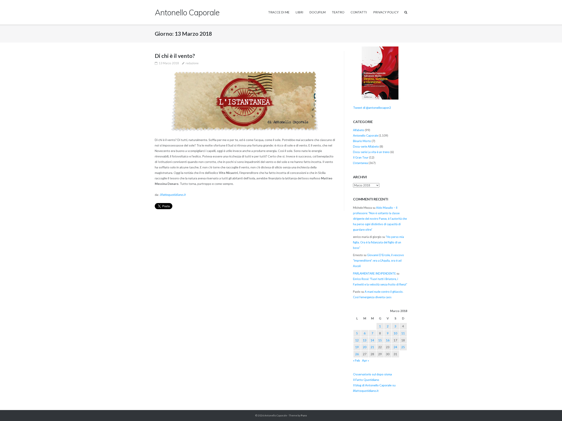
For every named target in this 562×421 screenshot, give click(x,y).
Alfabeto (358, 130)
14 (372, 340)
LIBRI (299, 12)
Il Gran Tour (360, 157)
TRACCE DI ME (279, 12)
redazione (192, 63)
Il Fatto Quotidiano (366, 380)
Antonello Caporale (365, 135)
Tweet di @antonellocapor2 (372, 107)
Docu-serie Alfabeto (366, 146)
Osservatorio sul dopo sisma (372, 374)
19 (357, 347)
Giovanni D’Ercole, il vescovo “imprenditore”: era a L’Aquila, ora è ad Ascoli (378, 260)
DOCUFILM (318, 12)
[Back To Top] (551, 410)
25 (403, 347)
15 (380, 340)
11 (403, 333)
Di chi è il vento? (175, 55)
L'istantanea (360, 163)
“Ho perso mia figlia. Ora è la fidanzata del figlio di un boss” (378, 242)
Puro (304, 415)
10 (395, 333)
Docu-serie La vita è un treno (371, 152)
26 (357, 354)
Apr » (365, 360)
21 (372, 347)
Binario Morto (362, 141)
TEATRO (338, 12)
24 (395, 347)
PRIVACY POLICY (386, 12)
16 (387, 340)
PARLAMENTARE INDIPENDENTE (374, 273)
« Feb (356, 360)
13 (364, 340)
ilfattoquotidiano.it (173, 194)
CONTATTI (359, 12)
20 (364, 347)
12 (357, 340)
